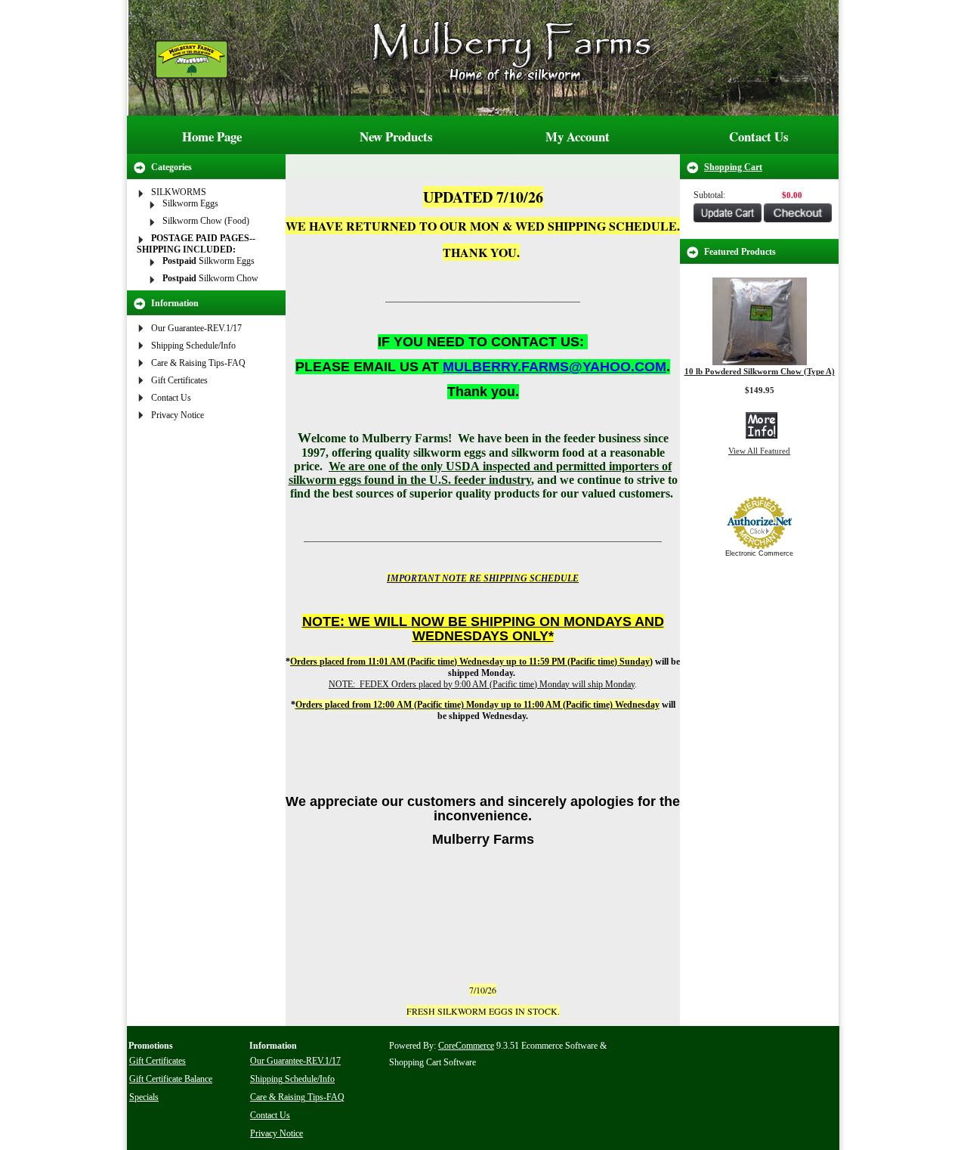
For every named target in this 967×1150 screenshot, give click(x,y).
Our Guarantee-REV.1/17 (196, 328)
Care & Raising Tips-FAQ (198, 363)
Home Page (212, 136)
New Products (396, 136)
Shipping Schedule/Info (193, 345)
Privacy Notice (177, 415)
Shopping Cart (733, 167)
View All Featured (759, 450)
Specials (144, 1097)
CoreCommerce (466, 1045)
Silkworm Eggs (190, 203)
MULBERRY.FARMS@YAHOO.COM (554, 366)
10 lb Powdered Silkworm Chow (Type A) (759, 371)
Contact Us (759, 136)
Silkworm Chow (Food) (205, 220)
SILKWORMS (178, 192)
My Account (577, 136)
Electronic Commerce (759, 553)
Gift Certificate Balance (170, 1079)
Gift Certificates (179, 380)
